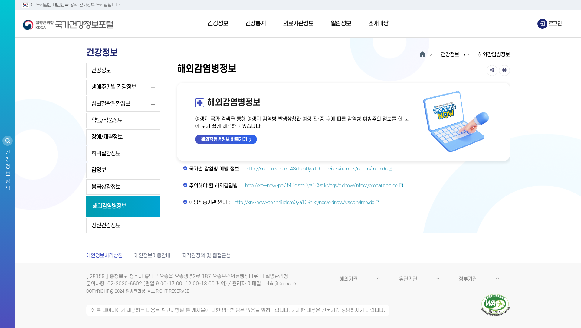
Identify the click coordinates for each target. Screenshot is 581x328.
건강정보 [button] (450, 54)
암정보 (98, 170)
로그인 (555, 24)
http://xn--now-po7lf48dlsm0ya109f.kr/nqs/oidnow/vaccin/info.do (303, 202)
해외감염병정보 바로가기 (224, 139)
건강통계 (255, 23)
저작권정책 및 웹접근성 (206, 255)
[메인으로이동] (422, 54)
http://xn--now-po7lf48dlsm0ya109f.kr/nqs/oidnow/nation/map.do (316, 169)
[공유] (492, 70)
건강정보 (218, 23)
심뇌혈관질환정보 (110, 104)
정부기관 (468, 279)
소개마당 (378, 23)
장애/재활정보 (107, 137)
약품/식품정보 (107, 120)
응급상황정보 (105, 187)
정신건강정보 (105, 225)
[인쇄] (504, 70)
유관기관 (408, 279)
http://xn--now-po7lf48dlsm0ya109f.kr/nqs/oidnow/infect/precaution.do (321, 185)
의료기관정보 (298, 23)
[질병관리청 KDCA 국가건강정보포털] (68, 24)
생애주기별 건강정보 (113, 87)
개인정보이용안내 (152, 255)
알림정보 (341, 23)
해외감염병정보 (109, 206)
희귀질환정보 (105, 154)
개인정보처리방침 (104, 255)
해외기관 (349, 279)
